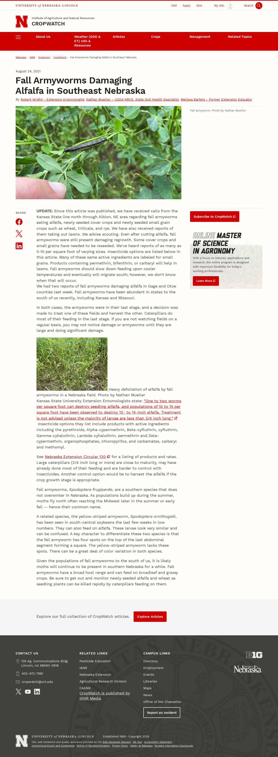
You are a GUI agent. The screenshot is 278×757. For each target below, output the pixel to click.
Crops (155, 37)
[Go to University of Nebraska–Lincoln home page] (22, 21)
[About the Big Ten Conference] (254, 655)
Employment (153, 668)
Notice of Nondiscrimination (93, 745)
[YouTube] (28, 692)
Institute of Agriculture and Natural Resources (63, 18)
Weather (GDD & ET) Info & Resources (87, 41)
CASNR (85, 688)
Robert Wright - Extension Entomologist (52, 99)
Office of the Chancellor (162, 702)
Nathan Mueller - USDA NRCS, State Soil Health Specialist (132, 99)
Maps (147, 688)
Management (200, 37)
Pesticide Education (95, 661)
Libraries (150, 681)
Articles (119, 37)
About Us (43, 37)
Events (148, 675)
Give (199, 5)
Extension (44, 57)
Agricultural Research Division (103, 681)
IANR (32, 57)
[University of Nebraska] (247, 668)
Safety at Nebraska (141, 745)
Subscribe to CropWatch (213, 217)
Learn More (204, 280)
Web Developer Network (117, 742)
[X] (19, 692)
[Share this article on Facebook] (19, 221)
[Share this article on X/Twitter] (19, 233)
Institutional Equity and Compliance (53, 745)
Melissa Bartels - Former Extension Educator (216, 99)
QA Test (137, 742)
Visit (174, 5)
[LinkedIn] (37, 692)
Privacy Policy (120, 745)
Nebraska (21, 57)
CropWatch (48, 24)
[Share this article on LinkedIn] (19, 245)
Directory (150, 661)
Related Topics (240, 37)
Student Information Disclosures (174, 745)
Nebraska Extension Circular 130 (75, 456)
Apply (186, 5)
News (147, 695)
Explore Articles (150, 617)
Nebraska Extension (95, 675)
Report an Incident (162, 713)
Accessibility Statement (158, 742)
